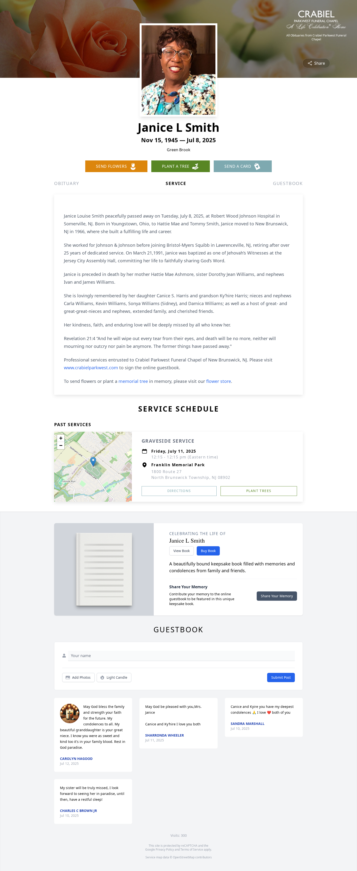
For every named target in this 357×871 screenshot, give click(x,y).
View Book (181, 550)
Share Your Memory (277, 596)
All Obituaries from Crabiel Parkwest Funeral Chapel (316, 37)
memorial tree (133, 381)
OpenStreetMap (184, 857)
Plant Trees (258, 490)
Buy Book (208, 550)
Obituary (66, 183)
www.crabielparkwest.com (91, 367)
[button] (93, 462)
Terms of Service (191, 849)
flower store (218, 381)
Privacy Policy (165, 849)
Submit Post (281, 677)
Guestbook (288, 183)
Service (176, 183)
